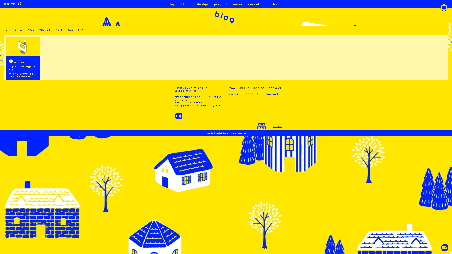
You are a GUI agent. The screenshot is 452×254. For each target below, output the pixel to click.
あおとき (18, 30)
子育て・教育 (44, 30)
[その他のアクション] (36, 61)
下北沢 (80, 30)
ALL (8, 30)
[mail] (444, 247)
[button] (444, 7)
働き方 (70, 30)
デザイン (30, 30)
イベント (59, 30)
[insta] (178, 116)
